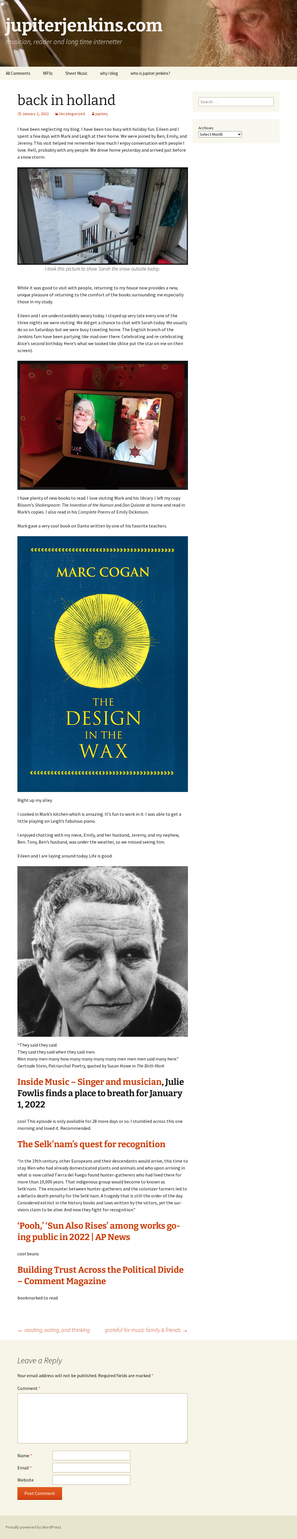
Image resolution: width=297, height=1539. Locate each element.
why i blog (109, 73)
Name (24, 1455)
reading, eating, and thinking (53, 1329)
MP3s (48, 73)
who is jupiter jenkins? (150, 73)
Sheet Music (76, 73)
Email (24, 1468)
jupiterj (101, 113)
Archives (205, 127)
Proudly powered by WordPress (33, 1527)
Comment (29, 1388)
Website (25, 1480)
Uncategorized (72, 113)
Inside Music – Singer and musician (89, 1082)
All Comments (18, 73)
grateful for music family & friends (146, 1329)
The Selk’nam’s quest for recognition (91, 1144)
